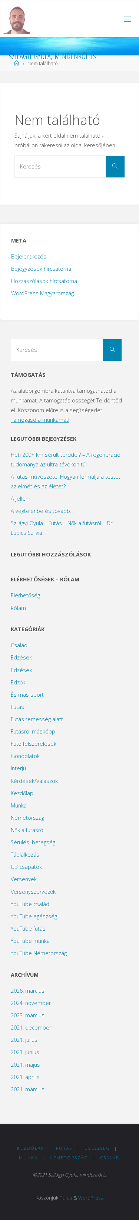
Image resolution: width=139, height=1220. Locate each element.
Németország (27, 817)
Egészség (97, 1148)
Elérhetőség (25, 595)
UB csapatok (26, 866)
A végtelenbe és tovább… (42, 510)
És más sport (27, 694)
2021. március (27, 1089)
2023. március (27, 1015)
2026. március (27, 990)
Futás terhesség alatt (37, 719)
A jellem (20, 498)
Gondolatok (25, 756)
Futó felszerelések (33, 743)
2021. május (25, 1064)
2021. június (25, 1052)
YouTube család (30, 904)
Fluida (65, 1197)
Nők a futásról (27, 830)
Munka (19, 805)
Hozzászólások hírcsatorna (44, 281)
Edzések (21, 657)
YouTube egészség (34, 916)
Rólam (18, 607)
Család (19, 645)
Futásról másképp (33, 731)
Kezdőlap (22, 793)
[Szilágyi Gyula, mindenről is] (17, 18)
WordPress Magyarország (42, 293)
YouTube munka (30, 940)
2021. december (31, 1027)
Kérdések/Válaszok (34, 780)
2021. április (25, 1077)
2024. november (31, 1002)
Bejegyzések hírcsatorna (41, 268)
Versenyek (24, 879)
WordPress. (91, 1197)
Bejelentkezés (28, 256)
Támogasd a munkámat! (40, 419)
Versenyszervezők (33, 891)
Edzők (18, 682)
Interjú (18, 768)
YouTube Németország (39, 953)
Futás (17, 706)
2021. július (24, 1039)
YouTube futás (28, 928)
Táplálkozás (25, 854)
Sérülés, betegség (33, 842)
